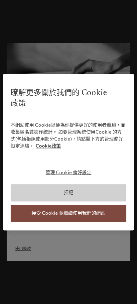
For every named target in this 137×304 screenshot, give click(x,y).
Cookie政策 (48, 146)
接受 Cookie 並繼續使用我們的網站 (68, 213)
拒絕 (68, 192)
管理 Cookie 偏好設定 (68, 172)
